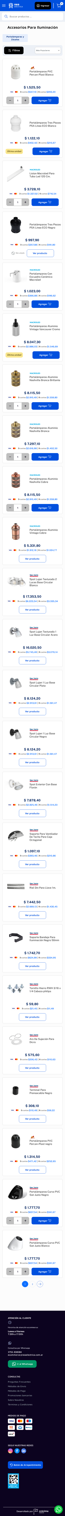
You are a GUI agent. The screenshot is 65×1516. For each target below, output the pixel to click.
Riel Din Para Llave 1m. (43, 887)
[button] (14, 50)
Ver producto (40, 253)
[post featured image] (15, 72)
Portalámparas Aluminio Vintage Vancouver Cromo (45, 328)
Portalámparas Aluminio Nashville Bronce (44, 429)
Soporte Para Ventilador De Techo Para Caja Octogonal (44, 836)
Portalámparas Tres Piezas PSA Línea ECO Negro (45, 226)
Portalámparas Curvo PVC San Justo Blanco (45, 1244)
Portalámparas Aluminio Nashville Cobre (44, 480)
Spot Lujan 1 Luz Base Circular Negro (42, 735)
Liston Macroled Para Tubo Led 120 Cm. (42, 175)
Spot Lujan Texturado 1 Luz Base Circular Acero (44, 633)
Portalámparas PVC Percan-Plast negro (41, 1142)
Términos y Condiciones (20, 1404)
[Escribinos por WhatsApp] (58, 1509)
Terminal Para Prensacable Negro (41, 1091)
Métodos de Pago (17, 1390)
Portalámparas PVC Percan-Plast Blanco (41, 73)
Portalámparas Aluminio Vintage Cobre (44, 531)
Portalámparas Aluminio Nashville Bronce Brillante (45, 379)
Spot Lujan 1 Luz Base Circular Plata (42, 684)
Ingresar (45, 5)
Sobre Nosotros (16, 1400)
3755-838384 (15, 1352)
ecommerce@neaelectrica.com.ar (25, 1354)
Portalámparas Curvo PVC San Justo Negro (45, 1193)
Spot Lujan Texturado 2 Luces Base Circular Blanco (43, 582)
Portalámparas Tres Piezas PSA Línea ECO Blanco (45, 124)
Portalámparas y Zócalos (15, 38)
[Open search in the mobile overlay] (32, 16)
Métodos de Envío (17, 1386)
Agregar (42, 100)
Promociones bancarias (20, 1395)
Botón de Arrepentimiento (27, 1465)
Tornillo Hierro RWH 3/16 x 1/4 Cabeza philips (45, 990)
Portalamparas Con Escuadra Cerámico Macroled (41, 276)
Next (40, 1284)
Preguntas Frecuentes (19, 1381)
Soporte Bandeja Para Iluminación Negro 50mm (44, 939)
